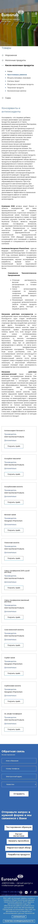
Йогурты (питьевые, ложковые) (19, 78)
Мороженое (11, 55)
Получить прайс (13, 446)
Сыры (8, 98)
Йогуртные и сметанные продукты (20, 84)
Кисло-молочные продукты (19, 65)
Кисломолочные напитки (16, 91)
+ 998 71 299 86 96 (11, 892)
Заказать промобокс (18, 841)
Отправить (19, 794)
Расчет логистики (18, 835)
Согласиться (19, 916)
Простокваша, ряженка (17, 75)
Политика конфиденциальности (19, 921)
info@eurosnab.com (11, 895)
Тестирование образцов (18, 827)
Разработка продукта (19, 854)
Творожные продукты (15, 88)
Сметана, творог (13, 81)
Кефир (9, 71)
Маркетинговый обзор (19, 848)
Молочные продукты (15, 60)
